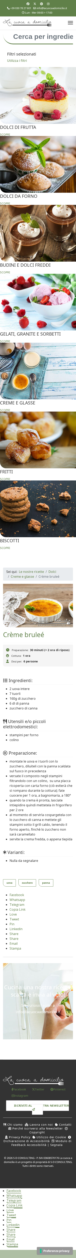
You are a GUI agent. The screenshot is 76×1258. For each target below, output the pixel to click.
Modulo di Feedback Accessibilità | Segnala (41, 1143)
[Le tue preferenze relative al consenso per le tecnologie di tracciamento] (55, 1251)
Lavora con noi (41, 1124)
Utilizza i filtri (17, 60)
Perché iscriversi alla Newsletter (37, 1128)
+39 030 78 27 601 (20, 8)
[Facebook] (28, 4)
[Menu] (70, 23)
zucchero (27, 883)
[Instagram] (48, 4)
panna (46, 883)
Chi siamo (14, 1124)
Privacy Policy (19, 1137)
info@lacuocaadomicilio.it (51, 8)
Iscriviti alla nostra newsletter (41, 1105)
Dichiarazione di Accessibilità (26, 1141)
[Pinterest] (41, 4)
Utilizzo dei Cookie (50, 1137)
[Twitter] (34, 4)
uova (9, 883)
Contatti (65, 1124)
